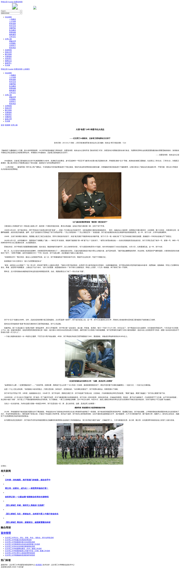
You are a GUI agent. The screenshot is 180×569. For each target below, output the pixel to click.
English (10, 2)
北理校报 (8, 106)
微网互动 (8, 61)
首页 (2, 125)
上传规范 (26, 69)
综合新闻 (8, 17)
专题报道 (8, 56)
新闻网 (7, 125)
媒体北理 (8, 119)
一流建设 (12, 19)
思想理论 (8, 59)
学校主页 (4, 2)
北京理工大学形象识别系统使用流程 (18, 540)
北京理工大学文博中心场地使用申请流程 (20, 553)
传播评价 (8, 117)
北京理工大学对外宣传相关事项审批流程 (20, 546)
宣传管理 (6, 533)
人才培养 (12, 21)
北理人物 (8, 39)
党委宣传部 (18, 2)
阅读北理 (8, 52)
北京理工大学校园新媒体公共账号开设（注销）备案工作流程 (27, 551)
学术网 (7, 65)
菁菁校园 (12, 32)
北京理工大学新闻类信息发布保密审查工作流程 (22, 544)
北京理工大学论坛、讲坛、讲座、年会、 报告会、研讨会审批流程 (29, 538)
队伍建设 (12, 30)
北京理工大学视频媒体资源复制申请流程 (20, 555)
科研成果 (12, 24)
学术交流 (12, 26)
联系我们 (39, 565)
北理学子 (12, 45)
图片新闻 (8, 54)
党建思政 (12, 28)
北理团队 (12, 43)
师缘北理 (12, 41)
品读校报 (8, 50)
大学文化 (12, 37)
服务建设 (12, 34)
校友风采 (12, 48)
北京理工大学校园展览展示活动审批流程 (20, 542)
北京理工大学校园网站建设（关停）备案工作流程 (23, 548)
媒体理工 (8, 63)
